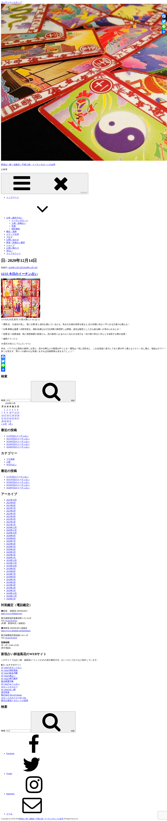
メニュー (83, 192)
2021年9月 (11, 503)
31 (10, 421)
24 (10, 418)
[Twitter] (83, 361)
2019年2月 (11, 588)
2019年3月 (11, 585)
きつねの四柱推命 (9, 670)
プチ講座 (10, 459)
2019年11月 (11, 563)
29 (5, 421)
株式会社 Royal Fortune (11, 695)
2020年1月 (11, 557)
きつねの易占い (8, 676)
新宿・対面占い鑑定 (15, 242)
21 (2, 418)
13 (18, 412)
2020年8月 (11, 538)
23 (8, 418)
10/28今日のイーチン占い (18, 447)
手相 (13, 226)
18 (13, 415)
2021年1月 (11, 525)
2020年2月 (11, 555)
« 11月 (4, 424)
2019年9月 (11, 568)
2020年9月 (11, 536)
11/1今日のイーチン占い (17, 436)
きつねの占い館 (8, 689)
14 (2, 415)
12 (15, 412)
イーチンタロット (19, 220)
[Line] (83, 365)
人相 (8, 462)
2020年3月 (11, 552)
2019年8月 (11, 571)
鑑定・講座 (11, 231)
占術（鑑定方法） (14, 218)
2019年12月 (11, 560)
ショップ (10, 245)
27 (18, 418)
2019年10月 (11, 566)
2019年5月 (11, 579)
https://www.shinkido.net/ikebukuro (16, 631)
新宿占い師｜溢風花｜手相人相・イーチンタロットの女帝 (28, 164)
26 (15, 418)
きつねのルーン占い (10, 684)
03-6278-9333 (11, 621)
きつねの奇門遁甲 (9, 678)
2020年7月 (11, 541)
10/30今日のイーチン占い (18, 441)
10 (10, 412)
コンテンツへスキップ (11, 2)
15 (5, 415)
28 (2, 421)
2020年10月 (11, 533)
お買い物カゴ (12, 248)
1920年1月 (11, 599)
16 (8, 415)
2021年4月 (11, 516)
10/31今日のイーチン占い (18, 439)
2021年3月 (11, 519)
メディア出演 (12, 234)
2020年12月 (11, 527)
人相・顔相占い (18, 223)
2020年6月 (11, 544)
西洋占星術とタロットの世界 (14, 700)
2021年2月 (11, 522)
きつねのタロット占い (11, 667)
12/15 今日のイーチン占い (19, 273)
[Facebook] (83, 357)
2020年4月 (11, 549)
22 (5, 418)
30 (8, 421)
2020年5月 (11, 547)
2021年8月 (11, 505)
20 (18, 415)
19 (15, 415)
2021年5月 (11, 514)
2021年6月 (11, 511)
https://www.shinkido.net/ (11, 613)
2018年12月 (11, 593)
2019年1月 (11, 590)
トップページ (12, 197)
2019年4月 (11, 582)
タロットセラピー (9, 687)
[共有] (83, 369)
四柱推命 (15, 229)
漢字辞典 (5, 692)
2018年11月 (11, 596)
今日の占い (11, 465)
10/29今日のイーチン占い (18, 444)
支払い (9, 251)
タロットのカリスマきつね (13, 698)
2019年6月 (11, 577)
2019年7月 (11, 574)
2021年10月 (11, 500)
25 (13, 418)
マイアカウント (13, 253)
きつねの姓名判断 (9, 673)
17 (10, 415)
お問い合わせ (12, 240)
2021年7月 (11, 508)
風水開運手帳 (7, 681)
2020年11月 (11, 530)
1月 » (10, 424)
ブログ (9, 237)
